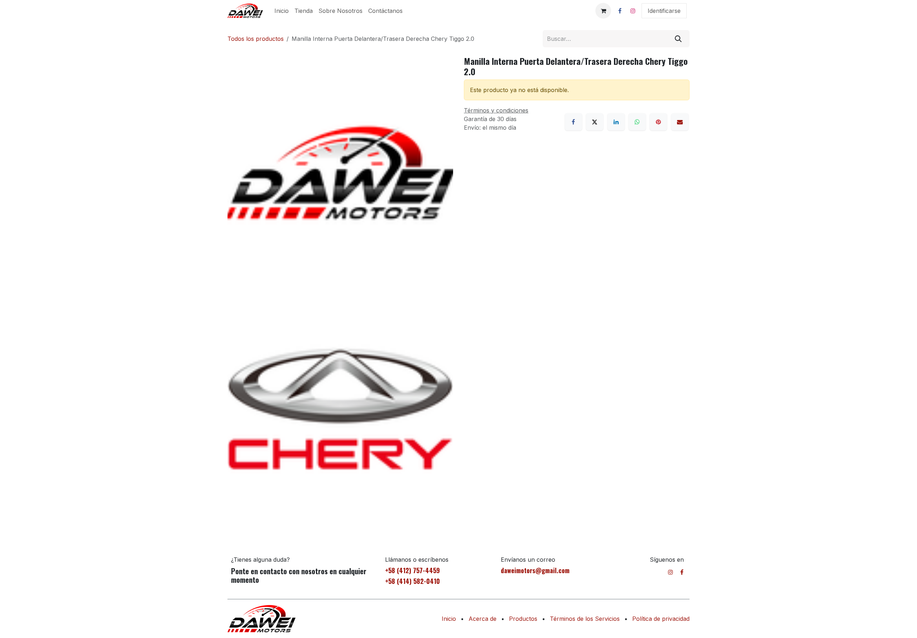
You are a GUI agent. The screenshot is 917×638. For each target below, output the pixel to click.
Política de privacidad (661, 618)
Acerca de (482, 618)
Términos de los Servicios (585, 618)
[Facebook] (619, 10)
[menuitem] (282, 11)
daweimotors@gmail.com (535, 570)
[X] (594, 121)
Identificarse (664, 10)
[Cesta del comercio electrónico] (603, 11)
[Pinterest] (658, 121)
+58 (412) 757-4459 (412, 570)
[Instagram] (633, 10)
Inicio (449, 618)
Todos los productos (255, 38)
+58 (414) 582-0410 (412, 581)
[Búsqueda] (678, 38)
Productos (523, 618)
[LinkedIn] (616, 121)
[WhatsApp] (637, 121)
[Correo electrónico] (679, 121)
